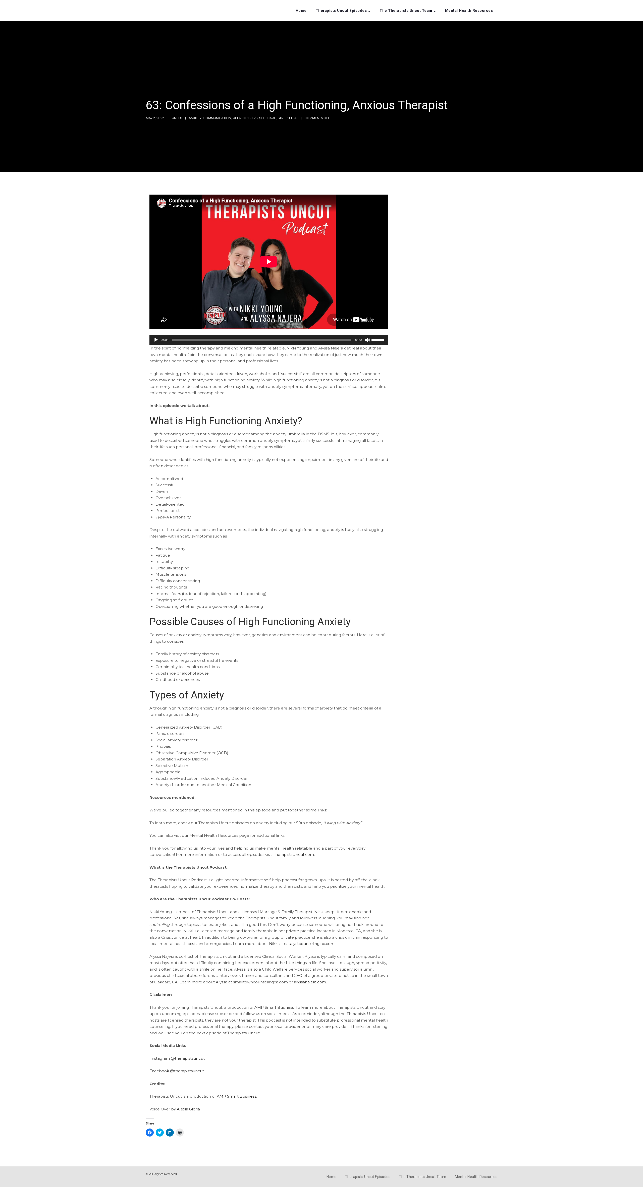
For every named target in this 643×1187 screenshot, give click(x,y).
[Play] (155, 339)
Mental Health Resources (469, 10)
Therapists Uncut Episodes (341, 10)
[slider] (378, 339)
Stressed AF (288, 118)
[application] (268, 340)
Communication (217, 118)
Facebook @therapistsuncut (176, 1071)
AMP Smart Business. (274, 1007)
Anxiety (195, 118)
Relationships (245, 118)
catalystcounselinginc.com (309, 943)
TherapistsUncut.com (293, 854)
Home (301, 10)
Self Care (267, 118)
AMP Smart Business (236, 1096)
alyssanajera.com (310, 982)
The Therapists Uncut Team (406, 10)
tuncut (176, 118)
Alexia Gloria (188, 1109)
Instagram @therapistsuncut (177, 1058)
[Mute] (367, 339)
